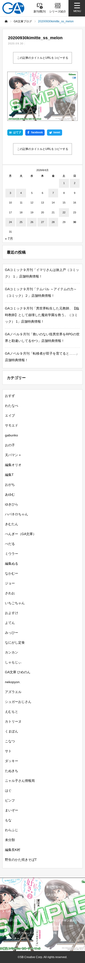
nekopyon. (13, 682)
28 (53, 222)
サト (8, 751)
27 (42, 222)
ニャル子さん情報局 (20, 781)
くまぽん (11, 731)
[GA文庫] (13, 8)
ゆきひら (11, 504)
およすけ (11, 613)
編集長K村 (12, 850)
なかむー (11, 573)
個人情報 (51, 933)
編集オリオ (13, 465)
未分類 (10, 840)
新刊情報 (12, 887)
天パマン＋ (13, 455)
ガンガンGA (54, 911)
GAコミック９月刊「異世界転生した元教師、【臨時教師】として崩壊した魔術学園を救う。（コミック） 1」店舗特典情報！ (42, 314)
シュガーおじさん (18, 702)
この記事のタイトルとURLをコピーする (42, 57)
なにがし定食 (15, 642)
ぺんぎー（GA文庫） (20, 534)
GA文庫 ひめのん (17, 672)
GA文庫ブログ (56, 895)
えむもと (11, 711)
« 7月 (9, 238)
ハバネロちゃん (16, 514)
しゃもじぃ (13, 662)
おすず (10, 396)
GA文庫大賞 (14, 903)
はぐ (8, 790)
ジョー (10, 583)
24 (10, 222)
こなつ (10, 741)
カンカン (11, 652)
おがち (10, 484)
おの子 (10, 445)
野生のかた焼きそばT (21, 859)
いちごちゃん (15, 603)
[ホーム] (6, 21)
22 (64, 212)
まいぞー (11, 810)
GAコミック (14, 911)
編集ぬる (11, 563)
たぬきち (11, 771)
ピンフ (10, 800)
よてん (10, 623)
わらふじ (11, 830)
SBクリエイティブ (17, 920)
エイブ (10, 415)
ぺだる (10, 544)
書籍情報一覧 (55, 887)
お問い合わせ (13, 945)
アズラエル (13, 692)
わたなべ (11, 405)
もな (8, 820)
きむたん (11, 524)
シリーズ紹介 (15, 895)
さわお (10, 593)
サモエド (11, 425)
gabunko (11, 435)
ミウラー (11, 554)
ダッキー (11, 761)
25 (21, 222)
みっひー (11, 632)
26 (31, 222)
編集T (9, 475)
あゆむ (10, 494)
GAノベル (53, 903)
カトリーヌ (13, 721)
